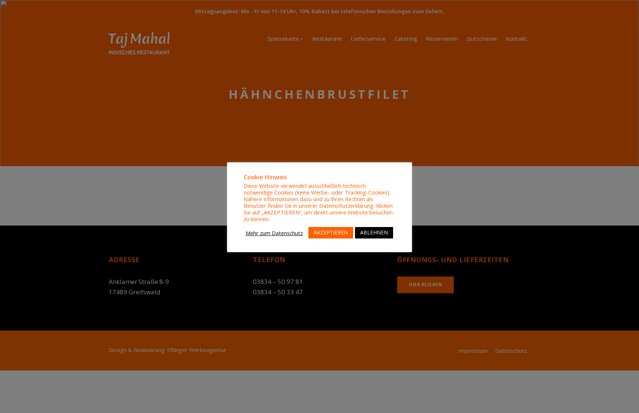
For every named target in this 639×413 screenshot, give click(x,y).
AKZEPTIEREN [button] (331, 232)
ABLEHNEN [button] (374, 232)
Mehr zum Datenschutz (274, 233)
